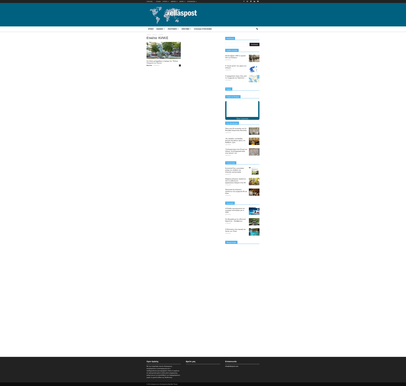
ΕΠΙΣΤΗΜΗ (185, 29)
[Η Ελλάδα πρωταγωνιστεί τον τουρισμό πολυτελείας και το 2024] (254, 211)
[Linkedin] (254, 1)
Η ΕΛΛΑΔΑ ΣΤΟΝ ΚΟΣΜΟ (203, 29)
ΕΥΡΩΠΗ (165, 1)
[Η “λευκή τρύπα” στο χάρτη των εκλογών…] (254, 68)
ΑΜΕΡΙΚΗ (173, 1)
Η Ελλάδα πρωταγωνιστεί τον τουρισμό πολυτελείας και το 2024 (235, 210)
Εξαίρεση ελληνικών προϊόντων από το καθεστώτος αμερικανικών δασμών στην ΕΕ (235, 180)
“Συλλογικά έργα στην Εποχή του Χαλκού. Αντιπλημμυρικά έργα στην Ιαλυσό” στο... (236, 151)
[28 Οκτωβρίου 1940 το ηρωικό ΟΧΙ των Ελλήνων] (254, 58)
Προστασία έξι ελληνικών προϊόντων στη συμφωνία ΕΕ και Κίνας (236, 191)
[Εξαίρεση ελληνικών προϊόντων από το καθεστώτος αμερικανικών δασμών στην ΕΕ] (254, 181)
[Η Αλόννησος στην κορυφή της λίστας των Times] (254, 232)
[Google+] (247, 1)
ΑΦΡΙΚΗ (181, 1)
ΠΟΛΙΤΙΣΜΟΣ (172, 29)
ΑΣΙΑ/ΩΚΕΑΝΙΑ (191, 1)
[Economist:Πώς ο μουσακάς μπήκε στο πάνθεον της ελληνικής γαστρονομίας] (254, 171)
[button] (256, 28)
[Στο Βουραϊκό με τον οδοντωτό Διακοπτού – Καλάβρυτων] (254, 221)
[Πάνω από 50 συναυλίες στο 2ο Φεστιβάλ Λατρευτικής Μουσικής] (254, 131)
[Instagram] (250, 1)
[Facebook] (244, 1)
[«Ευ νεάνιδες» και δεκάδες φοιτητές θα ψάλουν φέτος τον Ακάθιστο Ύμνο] (254, 141)
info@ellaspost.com (231, 366)
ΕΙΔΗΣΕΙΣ (159, 29)
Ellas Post (149, 65)
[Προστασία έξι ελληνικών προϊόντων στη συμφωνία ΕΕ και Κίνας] (254, 192)
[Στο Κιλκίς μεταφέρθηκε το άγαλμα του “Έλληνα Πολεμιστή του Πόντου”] (164, 50)
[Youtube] (257, 1)
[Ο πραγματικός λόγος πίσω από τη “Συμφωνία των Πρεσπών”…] (254, 78)
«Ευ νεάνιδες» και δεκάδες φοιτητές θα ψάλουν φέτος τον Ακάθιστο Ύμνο (235, 140)
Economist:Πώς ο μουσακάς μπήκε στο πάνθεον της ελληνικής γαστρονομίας (234, 170)
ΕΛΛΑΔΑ (158, 1)
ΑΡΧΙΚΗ (151, 29)
